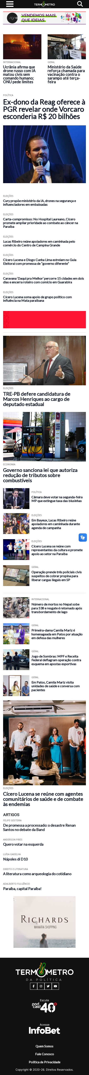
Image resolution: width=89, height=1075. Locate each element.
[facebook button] (33, 986)
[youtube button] (55, 986)
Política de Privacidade (44, 1062)
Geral (51, 62)
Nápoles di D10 (15, 859)
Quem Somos (44, 1046)
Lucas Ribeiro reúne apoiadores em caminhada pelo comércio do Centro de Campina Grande (39, 243)
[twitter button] (48, 986)
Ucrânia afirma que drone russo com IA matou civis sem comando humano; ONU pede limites (19, 74)
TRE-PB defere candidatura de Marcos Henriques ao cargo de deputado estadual (36, 399)
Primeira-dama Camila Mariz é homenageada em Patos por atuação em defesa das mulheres (57, 634)
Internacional (12, 62)
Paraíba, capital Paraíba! (22, 888)
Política (8, 95)
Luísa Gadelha (12, 854)
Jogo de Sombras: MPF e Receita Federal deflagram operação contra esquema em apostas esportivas (56, 660)
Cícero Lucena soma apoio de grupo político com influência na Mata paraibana (37, 299)
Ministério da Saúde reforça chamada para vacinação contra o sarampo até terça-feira (66, 74)
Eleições (8, 195)
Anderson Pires (12, 839)
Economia (9, 464)
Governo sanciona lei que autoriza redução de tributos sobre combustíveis (40, 475)
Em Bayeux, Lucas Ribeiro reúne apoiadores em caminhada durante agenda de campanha (55, 524)
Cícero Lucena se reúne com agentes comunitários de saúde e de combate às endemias (43, 799)
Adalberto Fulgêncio (16, 883)
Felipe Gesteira (12, 820)
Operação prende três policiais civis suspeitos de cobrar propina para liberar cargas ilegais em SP (56, 575)
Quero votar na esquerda (23, 844)
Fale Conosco (44, 1054)
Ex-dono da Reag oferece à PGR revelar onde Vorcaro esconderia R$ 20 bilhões (44, 109)
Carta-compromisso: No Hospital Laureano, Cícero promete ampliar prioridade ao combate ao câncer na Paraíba (40, 222)
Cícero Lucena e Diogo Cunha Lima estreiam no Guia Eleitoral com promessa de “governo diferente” (39, 261)
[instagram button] (40, 986)
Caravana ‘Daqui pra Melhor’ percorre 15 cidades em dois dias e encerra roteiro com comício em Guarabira (43, 280)
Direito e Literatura (15, 869)
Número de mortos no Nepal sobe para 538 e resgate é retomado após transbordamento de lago (56, 608)
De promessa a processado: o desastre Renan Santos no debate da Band (39, 827)
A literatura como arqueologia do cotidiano (37, 874)
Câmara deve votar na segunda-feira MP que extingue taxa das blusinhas (57, 499)
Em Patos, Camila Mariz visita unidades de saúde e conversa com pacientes (55, 686)
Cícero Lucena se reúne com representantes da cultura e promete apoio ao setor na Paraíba (57, 550)
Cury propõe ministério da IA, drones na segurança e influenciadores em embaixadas (39, 202)
